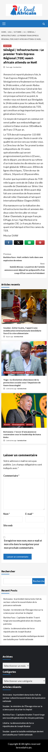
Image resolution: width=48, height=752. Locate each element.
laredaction (17, 67)
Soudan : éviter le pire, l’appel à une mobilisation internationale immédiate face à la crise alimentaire (22, 331)
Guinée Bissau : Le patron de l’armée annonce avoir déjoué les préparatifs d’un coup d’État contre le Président (24, 268)
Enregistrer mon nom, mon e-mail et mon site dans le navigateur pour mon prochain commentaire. (23, 544)
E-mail (29, 513)
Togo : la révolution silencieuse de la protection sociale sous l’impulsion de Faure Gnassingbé (22, 382)
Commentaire (11, 475)
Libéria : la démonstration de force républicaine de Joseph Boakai (19, 630)
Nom (6, 513)
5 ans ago (9, 67)
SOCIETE (7, 46)
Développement (18, 372)
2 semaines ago (11, 389)
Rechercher (8, 571)
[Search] (43, 23)
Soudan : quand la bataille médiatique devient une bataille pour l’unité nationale (23, 638)
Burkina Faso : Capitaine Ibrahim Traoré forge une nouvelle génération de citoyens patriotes (22, 620)
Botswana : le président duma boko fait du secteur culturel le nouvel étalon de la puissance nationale (22, 602)
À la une (7, 321)
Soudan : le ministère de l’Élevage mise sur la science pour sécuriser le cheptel (23, 611)
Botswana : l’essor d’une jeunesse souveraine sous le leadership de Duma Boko (22, 434)
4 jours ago (9, 337)
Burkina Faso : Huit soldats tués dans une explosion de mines (23, 257)
